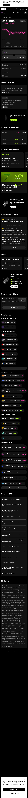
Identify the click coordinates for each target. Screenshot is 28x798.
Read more (5, 92)
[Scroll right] (23, 12)
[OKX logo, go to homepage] (4, 9)
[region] (14, 787)
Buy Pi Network (6, 190)
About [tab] (13, 12)
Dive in (4, 268)
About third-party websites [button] (7, 104)
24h (8, 43)
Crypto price (10, 651)
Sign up (21, 9)
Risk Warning (11, 626)
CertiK (5, 107)
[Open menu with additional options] (26, 9)
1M (15, 43)
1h (4, 43)
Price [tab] (17, 12)
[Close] (25, 779)
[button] (17, 9)
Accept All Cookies (14, 789)
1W (12, 43)
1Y (19, 43)
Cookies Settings (14, 793)
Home (2, 651)
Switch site (6, 5)
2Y (23, 43)
